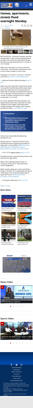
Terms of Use (16, 378)
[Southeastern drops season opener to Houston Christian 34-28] (24, 235)
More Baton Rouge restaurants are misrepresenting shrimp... (24, 227)
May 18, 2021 (25, 153)
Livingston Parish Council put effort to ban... (8, 226)
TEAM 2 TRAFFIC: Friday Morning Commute (7, 209)
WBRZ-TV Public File (16, 372)
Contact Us (16, 374)
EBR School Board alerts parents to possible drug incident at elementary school (16, 120)
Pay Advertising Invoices (16, 380)
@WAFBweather (5, 147)
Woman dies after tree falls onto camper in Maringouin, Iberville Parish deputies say (15, 127)
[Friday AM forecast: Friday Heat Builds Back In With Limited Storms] (24, 201)
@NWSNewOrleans (18, 147)
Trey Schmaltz (6, 28)
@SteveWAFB (5, 149)
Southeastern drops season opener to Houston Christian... (23, 244)
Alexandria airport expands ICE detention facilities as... (7, 244)
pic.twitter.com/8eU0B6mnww (18, 77)
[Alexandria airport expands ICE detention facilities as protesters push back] (8, 235)
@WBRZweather (24, 145)
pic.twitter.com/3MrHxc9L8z (19, 149)
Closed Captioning (16, 367)
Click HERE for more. (20, 108)
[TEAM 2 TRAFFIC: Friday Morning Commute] (8, 201)
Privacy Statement (16, 376)
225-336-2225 (18, 384)
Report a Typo (5, 186)
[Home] (7, 5)
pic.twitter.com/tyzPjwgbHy (9, 177)
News (11, 25)
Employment (16, 369)
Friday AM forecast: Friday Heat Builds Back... (24, 209)
